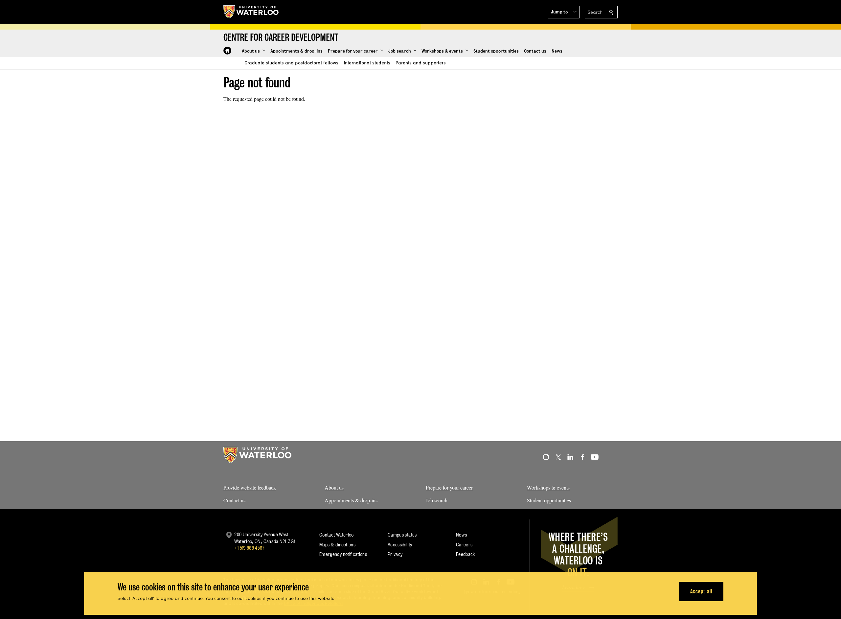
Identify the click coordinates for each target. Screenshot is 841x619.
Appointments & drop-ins (351, 500)
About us (334, 487)
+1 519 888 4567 (249, 548)
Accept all (701, 591)
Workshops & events (548, 487)
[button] (563, 12)
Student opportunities (549, 500)
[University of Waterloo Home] (251, 11)
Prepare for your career (449, 487)
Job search (436, 500)
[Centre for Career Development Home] (227, 51)
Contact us (234, 500)
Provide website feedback (249, 487)
